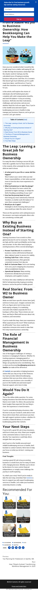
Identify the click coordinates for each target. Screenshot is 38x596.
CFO (25, 542)
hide (25, 119)
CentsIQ (29, 478)
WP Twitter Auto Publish (11, 589)
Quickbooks (7, 545)
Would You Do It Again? (12, 139)
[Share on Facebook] (9, 547)
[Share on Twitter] (12, 547)
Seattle (16, 545)
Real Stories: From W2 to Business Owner (18, 132)
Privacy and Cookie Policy (19, 586)
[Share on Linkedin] (19, 547)
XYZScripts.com (28, 589)
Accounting (7, 542)
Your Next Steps (10, 141)
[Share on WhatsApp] (23, 547)
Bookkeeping (17, 542)
